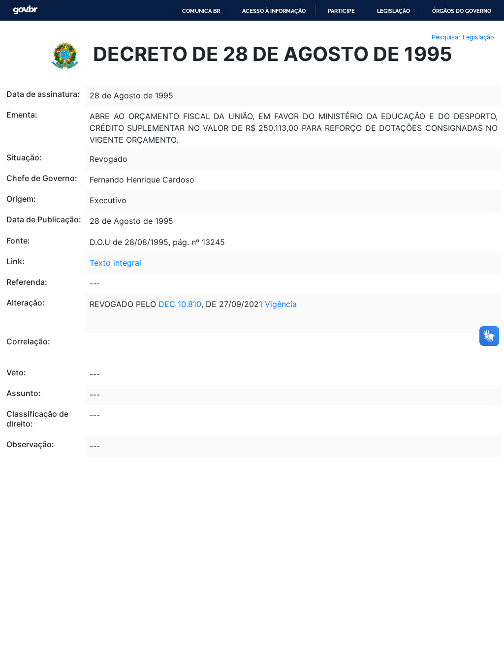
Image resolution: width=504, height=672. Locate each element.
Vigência (281, 304)
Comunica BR (201, 10)
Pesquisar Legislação (463, 37)
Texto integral (115, 263)
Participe (341, 10)
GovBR (25, 10)
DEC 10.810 (179, 304)
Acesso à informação (274, 10)
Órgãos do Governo (461, 10)
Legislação (393, 10)
